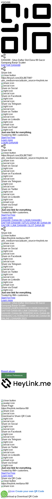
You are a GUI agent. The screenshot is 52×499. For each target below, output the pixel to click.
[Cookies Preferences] (4, 494)
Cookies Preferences (14, 375)
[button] (26, 349)
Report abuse (8, 371)
